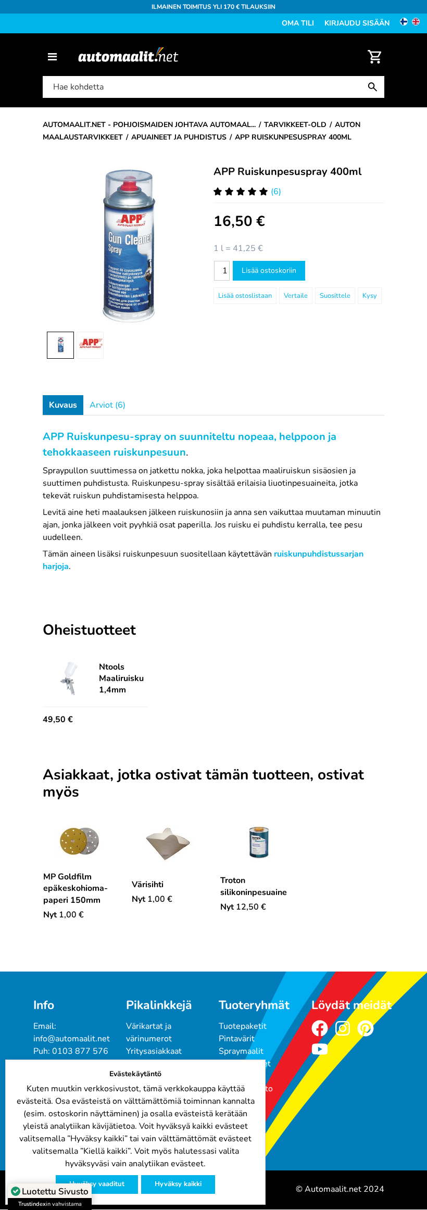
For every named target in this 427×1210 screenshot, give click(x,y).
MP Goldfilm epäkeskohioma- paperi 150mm (75, 888)
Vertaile (296, 295)
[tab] (63, 405)
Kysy (369, 295)
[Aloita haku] (375, 87)
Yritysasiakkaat (154, 1051)
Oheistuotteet (89, 630)
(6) (276, 191)
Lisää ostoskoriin (269, 270)
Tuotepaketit (243, 1026)
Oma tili (298, 23)
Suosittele (335, 295)
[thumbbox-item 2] (90, 345)
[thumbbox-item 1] (60, 345)
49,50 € (58, 719)
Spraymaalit (241, 1051)
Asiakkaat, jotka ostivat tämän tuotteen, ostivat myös (203, 783)
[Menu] (52, 56)
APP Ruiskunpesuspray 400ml (287, 172)
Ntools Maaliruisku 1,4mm (121, 678)
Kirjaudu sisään (357, 23)
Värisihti (148, 884)
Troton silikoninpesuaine (253, 886)
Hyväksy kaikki (178, 1184)
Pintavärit (237, 1038)
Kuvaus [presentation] (63, 405)
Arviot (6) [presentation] (107, 405)
